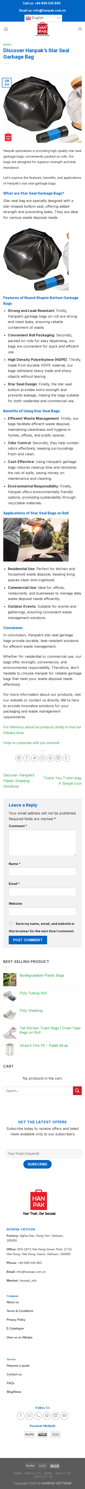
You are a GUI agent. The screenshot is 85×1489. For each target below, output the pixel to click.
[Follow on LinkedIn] (56, 1416)
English (37, 18)
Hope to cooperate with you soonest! (31, 743)
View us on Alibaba (19, 1337)
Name (14, 864)
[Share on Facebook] (26, 758)
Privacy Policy (16, 1319)
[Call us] (38, 1416)
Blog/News (14, 1391)
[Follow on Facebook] (21, 1416)
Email (14, 883)
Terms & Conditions (20, 1311)
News (7, 44)
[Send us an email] (29, 1416)
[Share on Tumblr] (66, 758)
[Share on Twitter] (34, 758)
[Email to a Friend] (42, 758)
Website (15, 903)
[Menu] (5, 29)
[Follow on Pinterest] (47, 1416)
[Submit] (77, 1090)
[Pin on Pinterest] (50, 758)
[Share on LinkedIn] (58, 758)
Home (17, 1473)
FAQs (10, 1383)
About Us (63, 1473)
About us (13, 1302)
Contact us (14, 1374)
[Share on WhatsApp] (18, 758)
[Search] (80, 29)
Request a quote (18, 1365)
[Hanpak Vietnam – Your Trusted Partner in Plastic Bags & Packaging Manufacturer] (42, 29)
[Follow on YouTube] (64, 1416)
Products (33, 1473)
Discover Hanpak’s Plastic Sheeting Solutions (18, 780)
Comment (18, 826)
